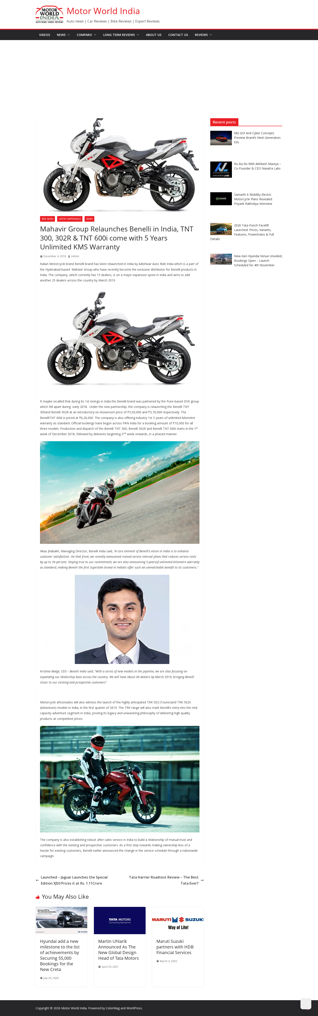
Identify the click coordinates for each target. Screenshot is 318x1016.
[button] (68, 35)
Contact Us (178, 35)
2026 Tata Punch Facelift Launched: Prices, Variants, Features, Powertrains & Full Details (242, 232)
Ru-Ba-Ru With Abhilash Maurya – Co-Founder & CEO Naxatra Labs (257, 166)
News (61, 35)
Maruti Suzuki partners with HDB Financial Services (175, 946)
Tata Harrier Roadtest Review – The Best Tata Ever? (164, 880)
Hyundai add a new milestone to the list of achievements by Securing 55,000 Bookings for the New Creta (60, 955)
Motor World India (103, 11)
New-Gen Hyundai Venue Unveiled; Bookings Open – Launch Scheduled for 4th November (258, 260)
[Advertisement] (159, 72)
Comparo (84, 35)
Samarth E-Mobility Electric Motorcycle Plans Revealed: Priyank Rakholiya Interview (253, 199)
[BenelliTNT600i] (119, 290)
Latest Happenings (70, 218)
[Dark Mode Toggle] (306, 1004)
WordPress (134, 1008)
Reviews (201, 35)
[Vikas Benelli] (119, 577)
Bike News (47, 218)
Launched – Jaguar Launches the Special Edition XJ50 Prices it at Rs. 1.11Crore (74, 880)
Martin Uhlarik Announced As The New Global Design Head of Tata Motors (118, 949)
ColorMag (113, 1008)
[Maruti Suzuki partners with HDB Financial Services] (178, 910)
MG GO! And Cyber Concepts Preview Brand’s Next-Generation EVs (257, 137)
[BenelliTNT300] (119, 729)
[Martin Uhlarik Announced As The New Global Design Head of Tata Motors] (120, 910)
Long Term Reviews (119, 35)
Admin (75, 256)
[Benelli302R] (119, 444)
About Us (153, 35)
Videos (44, 35)
